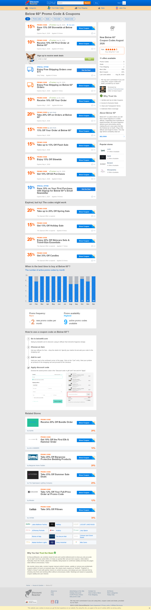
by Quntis (30, 430)
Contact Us (92, 591)
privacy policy (117, 608)
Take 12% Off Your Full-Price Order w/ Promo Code (56, 493)
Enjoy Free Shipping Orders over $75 (54, 70)
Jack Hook (52, 112)
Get (89, 59)
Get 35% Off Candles (48, 255)
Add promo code (75, 596)
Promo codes (37, 19)
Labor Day (122, 8)
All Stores (110, 591)
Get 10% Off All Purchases (51, 174)
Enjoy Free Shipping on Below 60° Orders (55, 86)
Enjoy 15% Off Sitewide (49, 159)
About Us (54, 591)
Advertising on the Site (77, 591)
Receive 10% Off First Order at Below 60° (53, 44)
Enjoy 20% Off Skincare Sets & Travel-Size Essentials (53, 241)
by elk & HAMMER (33, 448)
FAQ (52, 593)
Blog (96, 3)
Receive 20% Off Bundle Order (57, 422)
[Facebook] (57, 601)
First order (57, 19)
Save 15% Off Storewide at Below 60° (54, 28)
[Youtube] (53, 601)
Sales (103, 8)
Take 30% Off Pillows (52, 509)
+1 (94, 33)
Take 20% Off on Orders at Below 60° (54, 116)
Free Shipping (82, 8)
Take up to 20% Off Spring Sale (53, 211)
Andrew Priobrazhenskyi (115, 89)
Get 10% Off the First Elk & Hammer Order (55, 440)
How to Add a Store (94, 593)
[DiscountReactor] (32, 3)
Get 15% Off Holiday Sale (50, 225)
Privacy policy (106, 605)
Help (52, 595)
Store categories (112, 593)
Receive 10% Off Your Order (52, 100)
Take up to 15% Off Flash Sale (52, 145)
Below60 (103, 136)
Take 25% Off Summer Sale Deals (55, 475)
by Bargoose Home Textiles (36, 465)
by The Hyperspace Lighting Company (39, 483)
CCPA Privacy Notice (76, 595)
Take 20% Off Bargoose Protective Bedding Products (56, 458)
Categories (32, 8)
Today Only (110, 595)
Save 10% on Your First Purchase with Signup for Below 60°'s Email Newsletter (55, 190)
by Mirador (30, 500)
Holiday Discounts (75, 593)
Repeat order (69, 19)
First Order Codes (58, 8)
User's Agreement (95, 605)
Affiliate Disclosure (117, 605)
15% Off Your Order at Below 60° (54, 130)
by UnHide (30, 518)
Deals (47, 19)
